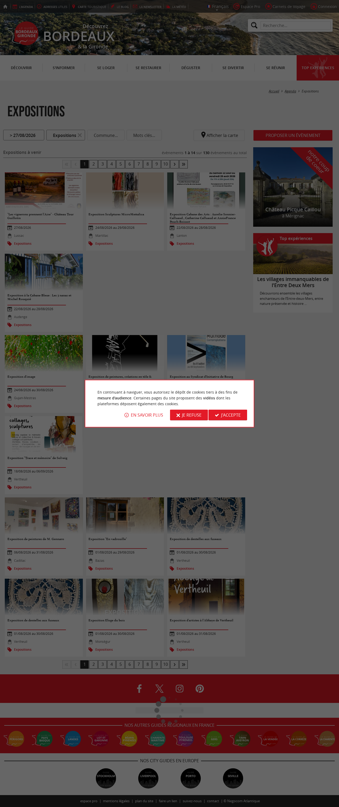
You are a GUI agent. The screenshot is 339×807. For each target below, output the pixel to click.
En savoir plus (147, 415)
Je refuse (192, 415)
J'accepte (231, 415)
